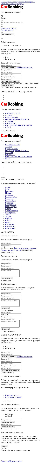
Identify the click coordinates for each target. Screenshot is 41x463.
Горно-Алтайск (11, 197)
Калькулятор (8, 28)
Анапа (7, 187)
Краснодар (9, 203)
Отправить (5, 308)
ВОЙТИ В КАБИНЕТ (8, 67)
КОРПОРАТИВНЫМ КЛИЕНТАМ (18, 125)
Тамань (8, 215)
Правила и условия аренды (11, 250)
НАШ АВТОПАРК (12, 113)
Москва (8, 193)
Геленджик (9, 191)
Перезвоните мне (15, 461)
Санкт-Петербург (11, 211)
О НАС (8, 127)
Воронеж (8, 218)
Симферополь (10, 213)
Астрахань (9, 195)
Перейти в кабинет (12, 395)
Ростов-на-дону (11, 207)
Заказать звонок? (7, 34)
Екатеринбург (10, 201)
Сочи (7, 189)
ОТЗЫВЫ (9, 121)
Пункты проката (11, 117)
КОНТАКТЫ (10, 123)
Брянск (7, 222)
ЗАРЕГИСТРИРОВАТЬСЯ (10, 81)
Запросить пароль (8, 422)
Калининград (10, 226)
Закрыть (4, 446)
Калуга (7, 220)
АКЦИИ (8, 115)
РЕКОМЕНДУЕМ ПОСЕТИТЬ (17, 119)
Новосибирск (10, 228)
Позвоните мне (27, 250)
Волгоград (9, 199)
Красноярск (9, 224)
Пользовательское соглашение (25, 248)
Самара (8, 209)
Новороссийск (10, 205)
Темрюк (8, 217)
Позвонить (5, 461)
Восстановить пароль (24, 67)
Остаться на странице (13, 397)
